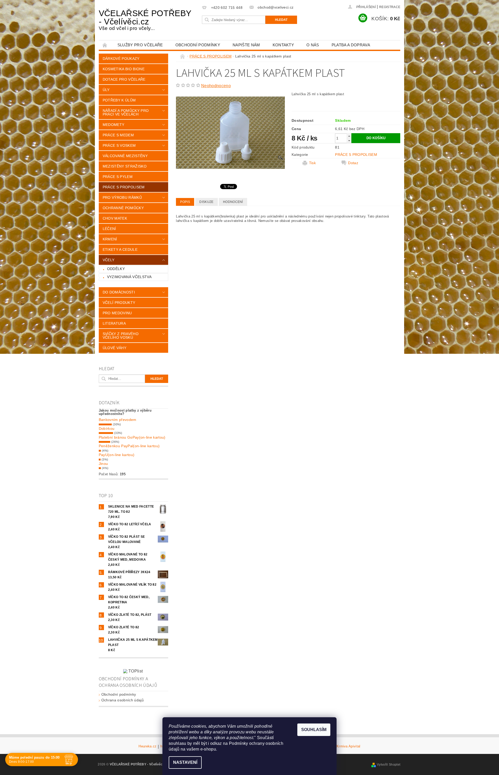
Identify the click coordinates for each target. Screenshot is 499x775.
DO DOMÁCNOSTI (119, 292)
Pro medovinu (117, 313)
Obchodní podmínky (197, 45)
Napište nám (246, 45)
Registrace (389, 7)
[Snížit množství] (349, 140)
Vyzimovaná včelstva (129, 277)
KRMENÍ (110, 239)
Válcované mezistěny (125, 156)
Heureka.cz (147, 746)
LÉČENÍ (109, 229)
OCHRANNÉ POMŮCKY (123, 208)
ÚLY (106, 90)
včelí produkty (119, 302)
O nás (312, 45)
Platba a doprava (351, 45)
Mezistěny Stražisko (125, 166)
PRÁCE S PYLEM (118, 177)
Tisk (312, 163)
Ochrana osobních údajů (122, 700)
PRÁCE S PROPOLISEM (124, 187)
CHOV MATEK (115, 218)
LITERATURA (114, 323)
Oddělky (116, 269)
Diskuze (206, 202)
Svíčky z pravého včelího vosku (121, 336)
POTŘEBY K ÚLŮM (119, 100)
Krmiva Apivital (348, 746)
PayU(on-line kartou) (116, 455)
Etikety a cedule (120, 249)
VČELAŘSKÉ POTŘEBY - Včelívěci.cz (145, 20)
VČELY (109, 260)
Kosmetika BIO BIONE (124, 69)
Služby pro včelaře (140, 45)
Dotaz (353, 163)
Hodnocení (233, 202)
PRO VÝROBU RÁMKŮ (122, 197)
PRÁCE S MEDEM (118, 135)
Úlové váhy (114, 348)
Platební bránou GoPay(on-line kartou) (132, 437)
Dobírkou (107, 428)
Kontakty (283, 45)
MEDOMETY (113, 125)
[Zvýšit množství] (349, 135)
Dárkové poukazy (121, 58)
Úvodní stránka (105, 44)
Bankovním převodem (117, 420)
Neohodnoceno (216, 86)
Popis (185, 202)
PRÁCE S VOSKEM (119, 145)
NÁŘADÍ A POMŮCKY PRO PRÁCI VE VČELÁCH (126, 112)
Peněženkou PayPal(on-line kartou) (129, 446)
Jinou (103, 464)
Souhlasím (313, 729)
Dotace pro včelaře (124, 79)
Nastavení (185, 762)
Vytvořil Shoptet (388, 764)
